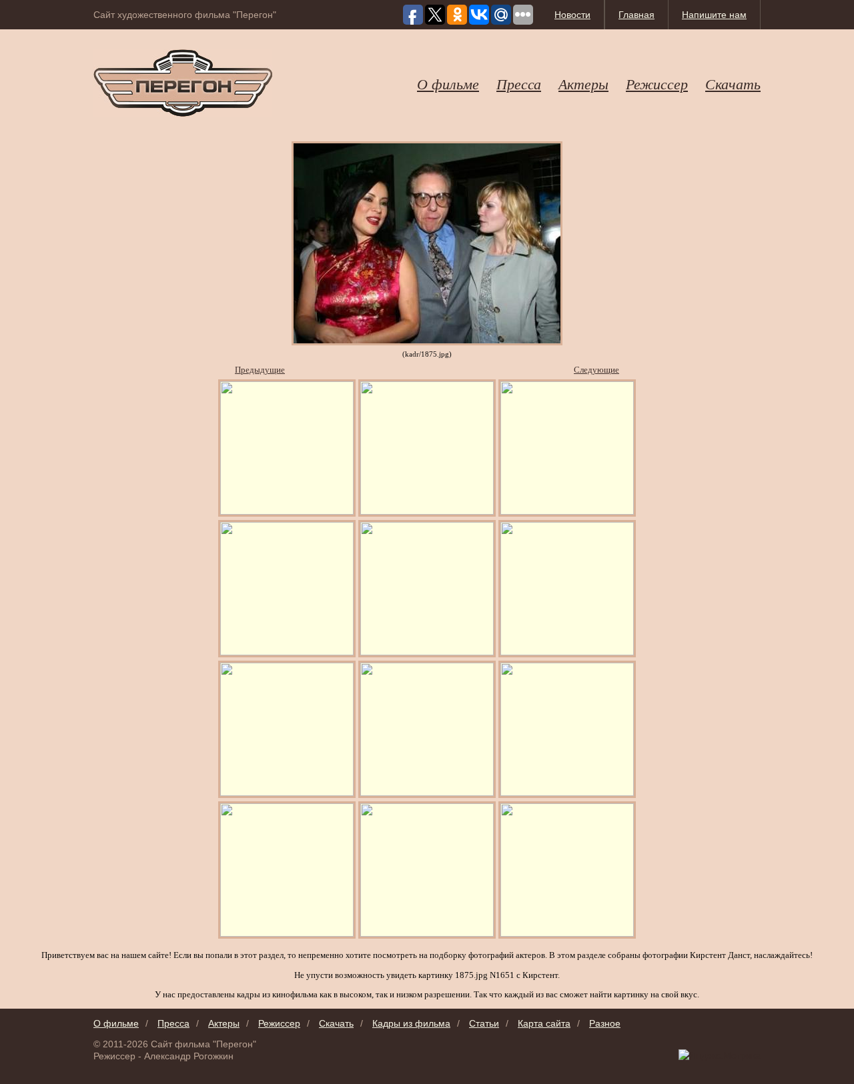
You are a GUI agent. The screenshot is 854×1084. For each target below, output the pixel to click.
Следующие (596, 370)
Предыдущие (260, 370)
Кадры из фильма (411, 1023)
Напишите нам (714, 14)
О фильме (448, 83)
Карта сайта (544, 1023)
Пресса (518, 83)
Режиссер (657, 83)
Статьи (484, 1023)
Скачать (733, 83)
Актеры (583, 83)
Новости (572, 14)
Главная (636, 14)
